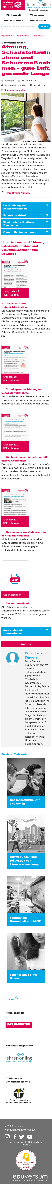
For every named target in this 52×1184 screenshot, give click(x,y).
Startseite (7, 35)
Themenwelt (38, 15)
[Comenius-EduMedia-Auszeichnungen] (26, 1160)
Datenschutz (35, 1142)
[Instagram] (7, 1137)
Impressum (16, 1142)
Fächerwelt (13, 15)
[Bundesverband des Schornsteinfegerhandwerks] (22, 1097)
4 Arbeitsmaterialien (15, 90)
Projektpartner (13, 20)
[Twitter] (21, 1137)
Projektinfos (38, 20)
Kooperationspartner (39, 10)
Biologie (38, 35)
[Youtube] (29, 1137)
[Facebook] (14, 1137)
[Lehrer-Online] (22, 1059)
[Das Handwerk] (22, 1026)
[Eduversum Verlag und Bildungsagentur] (30, 1177)
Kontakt (26, 1144)
